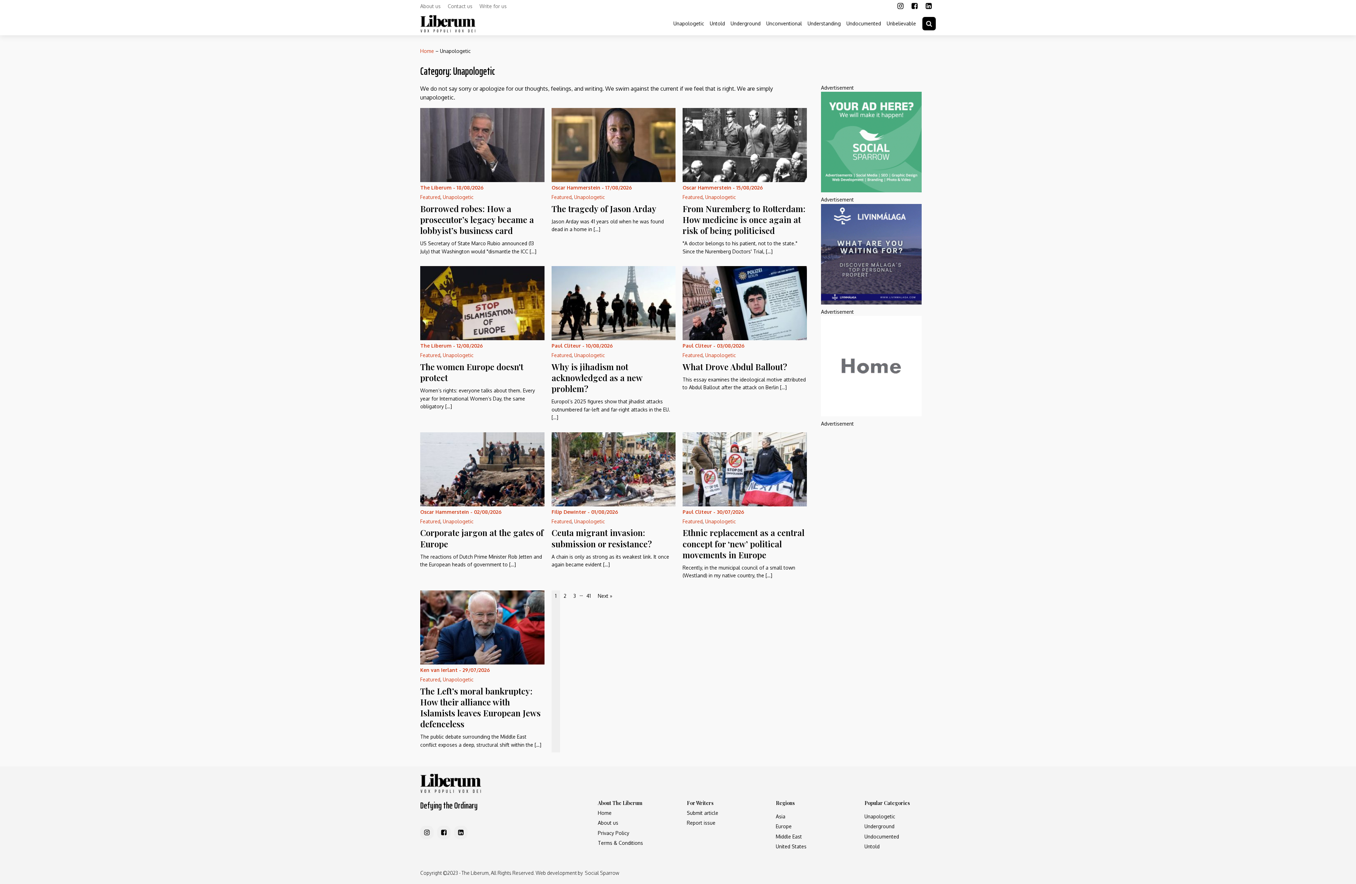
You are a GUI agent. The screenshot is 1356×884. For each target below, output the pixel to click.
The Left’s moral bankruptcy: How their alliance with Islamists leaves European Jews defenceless (480, 707)
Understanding (824, 23)
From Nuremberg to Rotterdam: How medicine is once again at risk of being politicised (744, 219)
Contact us (460, 6)
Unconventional (784, 23)
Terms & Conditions (620, 843)
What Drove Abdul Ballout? (735, 366)
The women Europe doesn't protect (471, 372)
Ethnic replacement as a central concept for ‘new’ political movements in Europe (743, 543)
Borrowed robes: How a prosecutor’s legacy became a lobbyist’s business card (477, 219)
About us (430, 6)
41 (589, 596)
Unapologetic (688, 23)
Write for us (493, 6)
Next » (605, 596)
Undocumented (863, 23)
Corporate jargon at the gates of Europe (481, 538)
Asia (780, 816)
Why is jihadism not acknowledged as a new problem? (597, 377)
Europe (784, 826)
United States (791, 846)
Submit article (702, 813)
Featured (430, 197)
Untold (717, 23)
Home (427, 51)
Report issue (701, 823)
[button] (929, 23)
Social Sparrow (602, 873)
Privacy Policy (613, 833)
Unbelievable (901, 23)
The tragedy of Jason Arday (604, 208)
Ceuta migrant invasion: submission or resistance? (602, 538)
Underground (746, 23)
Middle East (789, 837)
